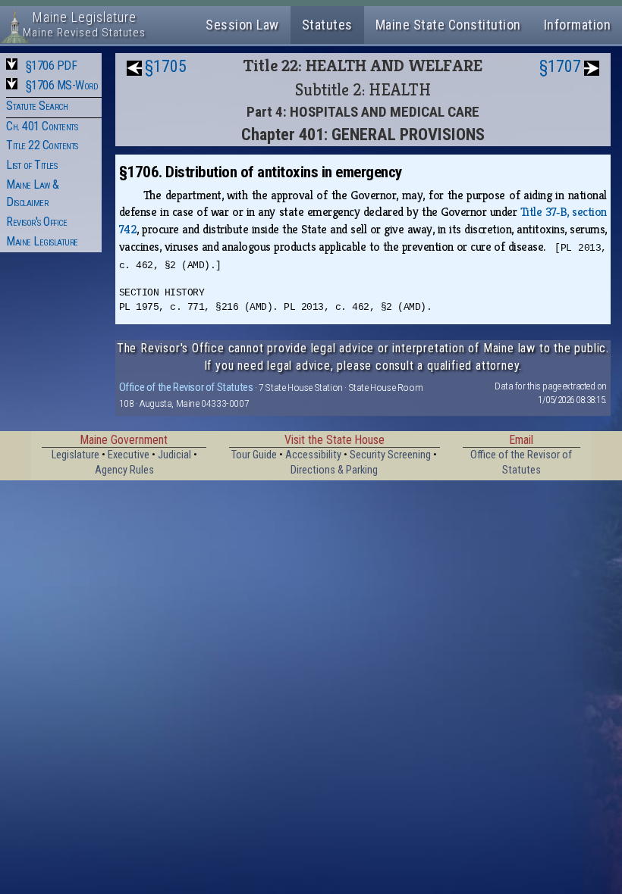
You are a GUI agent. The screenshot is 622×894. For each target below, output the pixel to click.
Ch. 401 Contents (41, 126)
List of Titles (31, 165)
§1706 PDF (51, 65)
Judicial (174, 455)
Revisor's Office (36, 221)
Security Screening (390, 455)
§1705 (166, 66)
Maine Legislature (42, 241)
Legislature (75, 455)
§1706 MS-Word (62, 85)
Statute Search (37, 105)
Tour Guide (254, 455)
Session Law (242, 25)
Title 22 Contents (42, 145)
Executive (128, 455)
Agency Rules (124, 470)
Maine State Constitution (448, 25)
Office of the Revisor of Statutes (186, 387)
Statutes (327, 25)
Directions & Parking (334, 470)
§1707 (560, 66)
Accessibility (313, 455)
